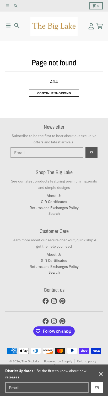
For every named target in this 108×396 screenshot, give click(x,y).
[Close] (101, 374)
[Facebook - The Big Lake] (45, 301)
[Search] (17, 25)
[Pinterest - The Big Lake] (62, 301)
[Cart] (99, 26)
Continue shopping (54, 93)
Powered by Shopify (58, 361)
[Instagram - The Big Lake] (54, 301)
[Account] (91, 26)
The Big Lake (30, 361)
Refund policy (86, 361)
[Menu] (8, 25)
